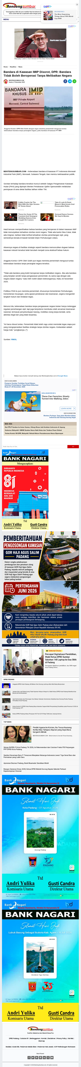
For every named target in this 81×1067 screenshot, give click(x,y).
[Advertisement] (40, 154)
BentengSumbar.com (40, 1065)
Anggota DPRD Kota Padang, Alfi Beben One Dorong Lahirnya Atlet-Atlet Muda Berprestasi (39, 684)
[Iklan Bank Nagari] (40, 898)
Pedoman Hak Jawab (45, 1047)
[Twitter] (32, 1057)
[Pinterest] (36, 1057)
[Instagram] (40, 1057)
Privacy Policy (62, 1038)
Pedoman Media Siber (28, 1047)
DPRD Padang (14, 1038)
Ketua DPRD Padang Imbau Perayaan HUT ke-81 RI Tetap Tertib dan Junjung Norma (37, 714)
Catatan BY (24, 1038)
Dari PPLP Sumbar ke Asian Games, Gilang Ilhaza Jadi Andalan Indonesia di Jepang (35, 427)
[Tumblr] (48, 1057)
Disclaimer (51, 1038)
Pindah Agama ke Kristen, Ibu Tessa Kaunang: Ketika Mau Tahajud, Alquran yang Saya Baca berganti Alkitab (52, 729)
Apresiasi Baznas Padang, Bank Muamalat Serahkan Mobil (26, 763)
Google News (63, 376)
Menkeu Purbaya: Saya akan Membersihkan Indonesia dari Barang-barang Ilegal (60, 416)
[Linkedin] (44, 1057)
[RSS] (51, 1057)
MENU (6, 19)
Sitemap (41, 1041)
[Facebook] (29, 1057)
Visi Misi (70, 1038)
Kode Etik (16, 1047)
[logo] (40, 1031)
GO (73, 446)
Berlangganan (35, 1038)
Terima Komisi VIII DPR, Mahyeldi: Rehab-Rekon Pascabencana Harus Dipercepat (34, 433)
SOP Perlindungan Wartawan (64, 1047)
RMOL (14, 339)
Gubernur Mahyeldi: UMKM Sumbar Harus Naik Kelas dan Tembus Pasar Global (33, 430)
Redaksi (8, 1047)
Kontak (43, 1038)
